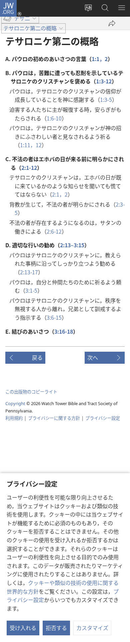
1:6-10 (54, 118)
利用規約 (14, 418)
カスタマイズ (92, 628)
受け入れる (23, 628)
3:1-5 (31, 290)
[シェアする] (112, 23)
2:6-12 (54, 231)
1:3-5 (106, 99)
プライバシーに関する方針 (54, 418)
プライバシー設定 (102, 418)
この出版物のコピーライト (31, 391)
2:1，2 (60, 194)
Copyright (15, 403)
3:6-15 (54, 317)
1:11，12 (31, 145)
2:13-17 (29, 272)
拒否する (56, 628)
